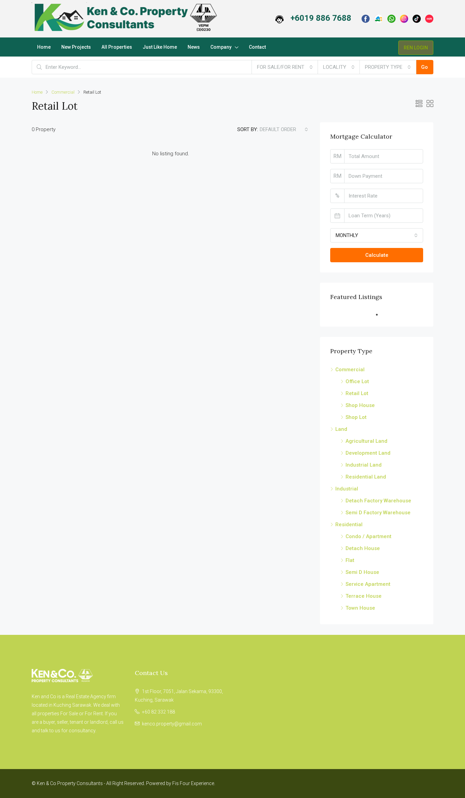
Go (424, 67)
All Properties (116, 47)
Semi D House (362, 572)
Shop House (360, 405)
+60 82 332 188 (158, 712)
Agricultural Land (366, 441)
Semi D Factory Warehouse (378, 513)
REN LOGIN (416, 47)
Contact (257, 47)
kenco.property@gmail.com (172, 723)
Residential (349, 524)
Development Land (368, 453)
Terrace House (364, 596)
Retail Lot (357, 393)
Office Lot (357, 381)
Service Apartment (368, 584)
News (194, 47)
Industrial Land (364, 465)
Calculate (376, 255)
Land (341, 429)
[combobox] (285, 67)
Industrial (346, 489)
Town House (360, 608)
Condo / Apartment (368, 536)
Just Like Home (160, 47)
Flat (350, 560)
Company (220, 47)
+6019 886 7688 (320, 18)
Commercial (63, 92)
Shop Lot (356, 417)
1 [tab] (380, 314)
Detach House (363, 548)
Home (44, 47)
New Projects (76, 47)
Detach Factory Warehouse (378, 501)
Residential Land (366, 477)
